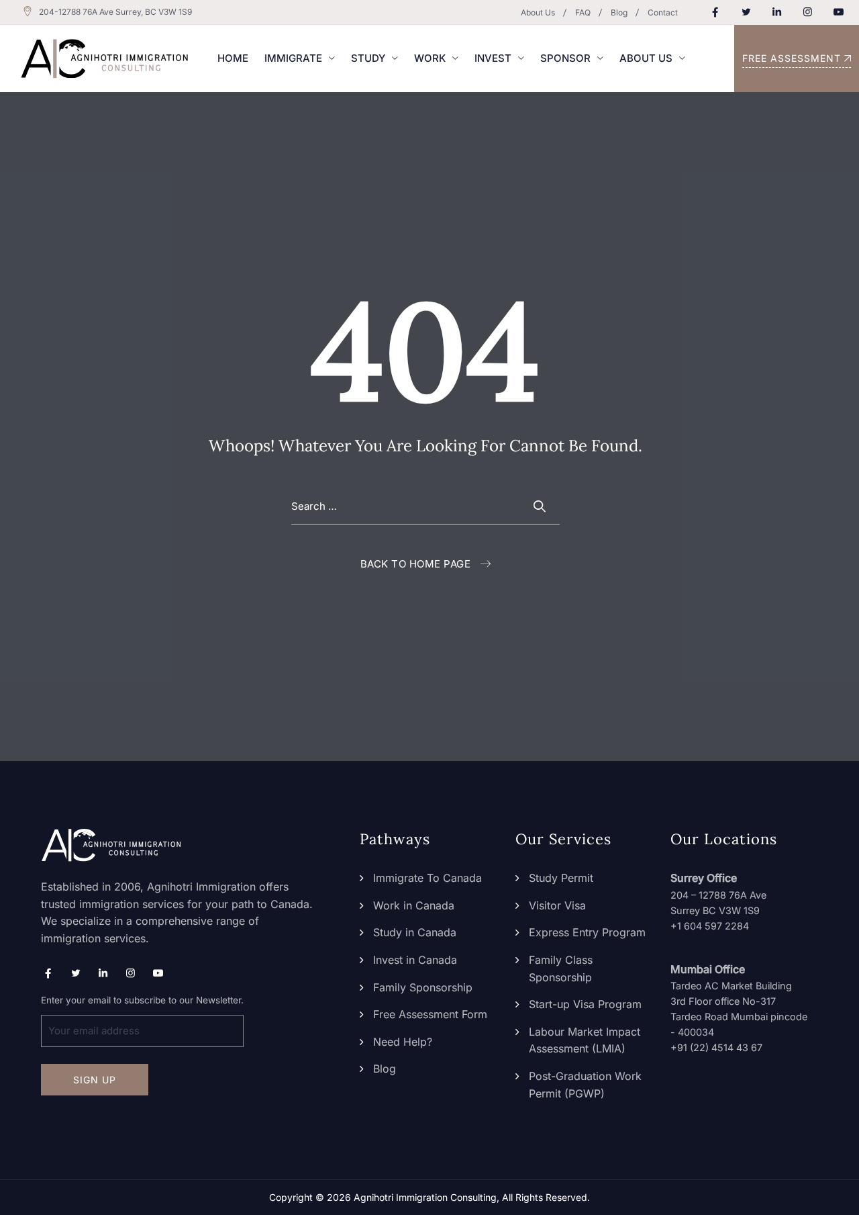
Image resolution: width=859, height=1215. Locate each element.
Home (232, 58)
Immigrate (293, 58)
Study (368, 58)
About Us (538, 12)
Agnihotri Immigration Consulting (425, 1197)
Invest (492, 58)
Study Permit (561, 878)
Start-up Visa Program (585, 1004)
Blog (619, 12)
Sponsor (565, 58)
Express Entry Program (587, 932)
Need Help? (402, 1041)
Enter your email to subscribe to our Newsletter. (142, 1000)
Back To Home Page (415, 563)
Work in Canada (413, 905)
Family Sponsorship (422, 987)
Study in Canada (414, 932)
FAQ (583, 12)
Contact (663, 12)
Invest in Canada (415, 959)
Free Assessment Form (430, 1014)
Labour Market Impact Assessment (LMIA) (584, 1040)
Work (430, 58)
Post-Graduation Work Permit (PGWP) (585, 1084)
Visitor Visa (557, 905)
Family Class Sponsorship (561, 968)
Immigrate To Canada (427, 878)
